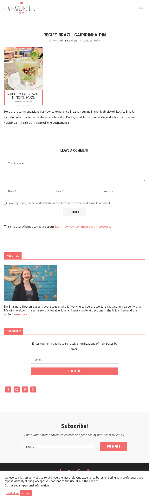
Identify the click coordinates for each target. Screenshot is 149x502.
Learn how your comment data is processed (83, 226)
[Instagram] (78, 471)
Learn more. (20, 314)
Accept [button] (25, 493)
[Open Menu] (141, 7)
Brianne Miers (69, 40)
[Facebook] (60, 471)
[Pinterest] (88, 471)
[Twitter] (69, 471)
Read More (12, 493)
